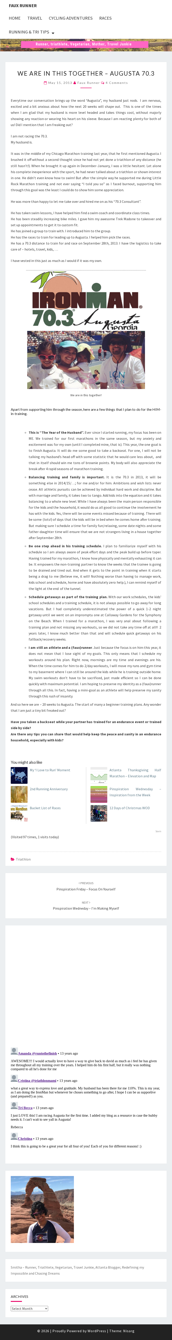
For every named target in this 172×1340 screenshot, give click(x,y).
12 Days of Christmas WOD (130, 808)
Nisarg (129, 1331)
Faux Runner (23, 5)
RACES (105, 18)
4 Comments (117, 83)
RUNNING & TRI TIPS (29, 32)
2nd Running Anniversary (49, 789)
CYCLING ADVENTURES (70, 18)
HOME (15, 18)
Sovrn (158, 831)
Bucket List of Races (45, 808)
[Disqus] (86, 985)
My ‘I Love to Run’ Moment (50, 770)
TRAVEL (34, 18)
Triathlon (23, 859)
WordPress (97, 1331)
